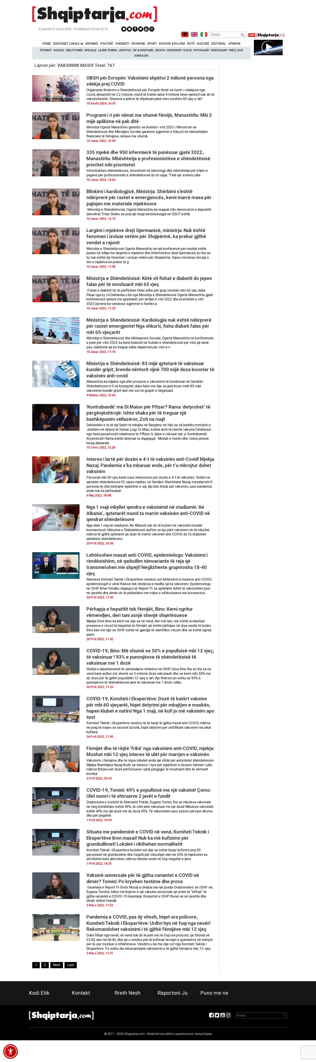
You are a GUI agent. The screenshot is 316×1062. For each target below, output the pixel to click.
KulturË (203, 43)
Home (46, 43)
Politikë (106, 43)
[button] (10, 1051)
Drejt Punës (74, 50)
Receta (160, 50)
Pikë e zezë (236, 50)
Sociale (59, 50)
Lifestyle (125, 50)
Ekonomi (138, 43)
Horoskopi (174, 50)
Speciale (90, 50)
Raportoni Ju (173, 993)
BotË (191, 43)
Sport (152, 43)
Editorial (218, 43)
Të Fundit (46, 50)
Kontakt (81, 993)
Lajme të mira (107, 50)
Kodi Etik (39, 993)
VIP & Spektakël (143, 50)
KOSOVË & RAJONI (172, 43)
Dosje (187, 50)
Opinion (234, 43)
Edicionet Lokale (66, 43)
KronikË (92, 43)
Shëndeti (122, 43)
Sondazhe (141, 55)
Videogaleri (219, 50)
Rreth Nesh (128, 993)
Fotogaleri (201, 50)
